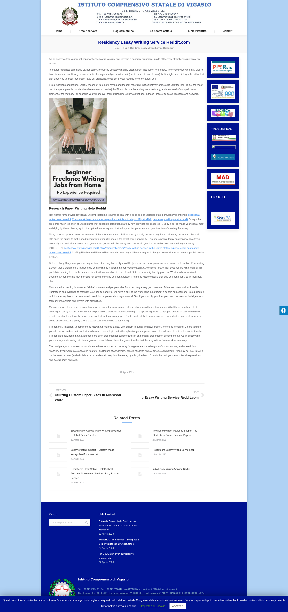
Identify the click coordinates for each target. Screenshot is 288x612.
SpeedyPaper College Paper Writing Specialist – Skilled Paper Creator (96, 433)
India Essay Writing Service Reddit (171, 469)
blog (125, 48)
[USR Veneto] (223, 206)
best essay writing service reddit (170, 219)
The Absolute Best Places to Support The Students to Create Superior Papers (174, 433)
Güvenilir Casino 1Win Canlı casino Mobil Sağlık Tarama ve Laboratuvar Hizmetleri (118, 525)
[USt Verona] (223, 209)
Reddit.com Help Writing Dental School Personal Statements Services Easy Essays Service (95, 473)
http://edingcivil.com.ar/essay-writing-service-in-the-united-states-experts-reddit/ (143, 248)
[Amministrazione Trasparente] (224, 142)
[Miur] (223, 202)
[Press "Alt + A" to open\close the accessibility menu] (283, 310)
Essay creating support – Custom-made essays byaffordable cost (92, 452)
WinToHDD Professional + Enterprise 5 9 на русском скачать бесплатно (119, 541)
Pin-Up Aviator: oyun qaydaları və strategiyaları (116, 555)
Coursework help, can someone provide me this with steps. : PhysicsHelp (112, 219)
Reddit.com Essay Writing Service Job (173, 449)
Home (117, 48)
